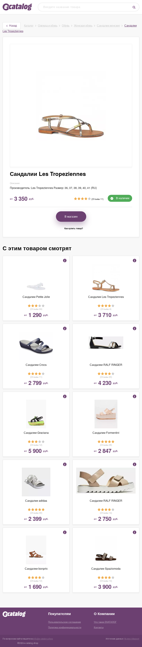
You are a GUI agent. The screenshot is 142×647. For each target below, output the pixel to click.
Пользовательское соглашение (64, 622)
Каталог (29, 25)
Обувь (65, 25)
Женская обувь (83, 25)
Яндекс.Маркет (131, 638)
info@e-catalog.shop (43, 638)
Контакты (99, 627)
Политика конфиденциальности (64, 627)
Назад (13, 25)
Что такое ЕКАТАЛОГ (105, 622)
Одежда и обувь (47, 25)
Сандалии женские (108, 25)
